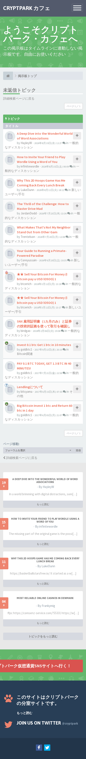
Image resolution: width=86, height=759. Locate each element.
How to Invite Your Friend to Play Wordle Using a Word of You (45, 520)
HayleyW (26, 143)
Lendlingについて (30, 387)
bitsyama (26, 392)
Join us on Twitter (47, 723)
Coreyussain (29, 260)
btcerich (26, 284)
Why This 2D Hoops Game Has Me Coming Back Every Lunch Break (45, 560)
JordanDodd (29, 213)
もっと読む (43, 504)
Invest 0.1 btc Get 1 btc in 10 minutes (44, 345)
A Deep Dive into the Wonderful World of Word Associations (45, 481)
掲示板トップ (27, 76)
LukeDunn (27, 190)
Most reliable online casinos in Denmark (45, 598)
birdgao (25, 331)
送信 (78, 450)
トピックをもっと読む (43, 636)
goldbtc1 (26, 349)
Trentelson (28, 237)
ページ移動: (11, 444)
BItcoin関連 (25, 354)
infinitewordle (30, 166)
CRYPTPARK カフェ (26, 8)
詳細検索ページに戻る (18, 98)
